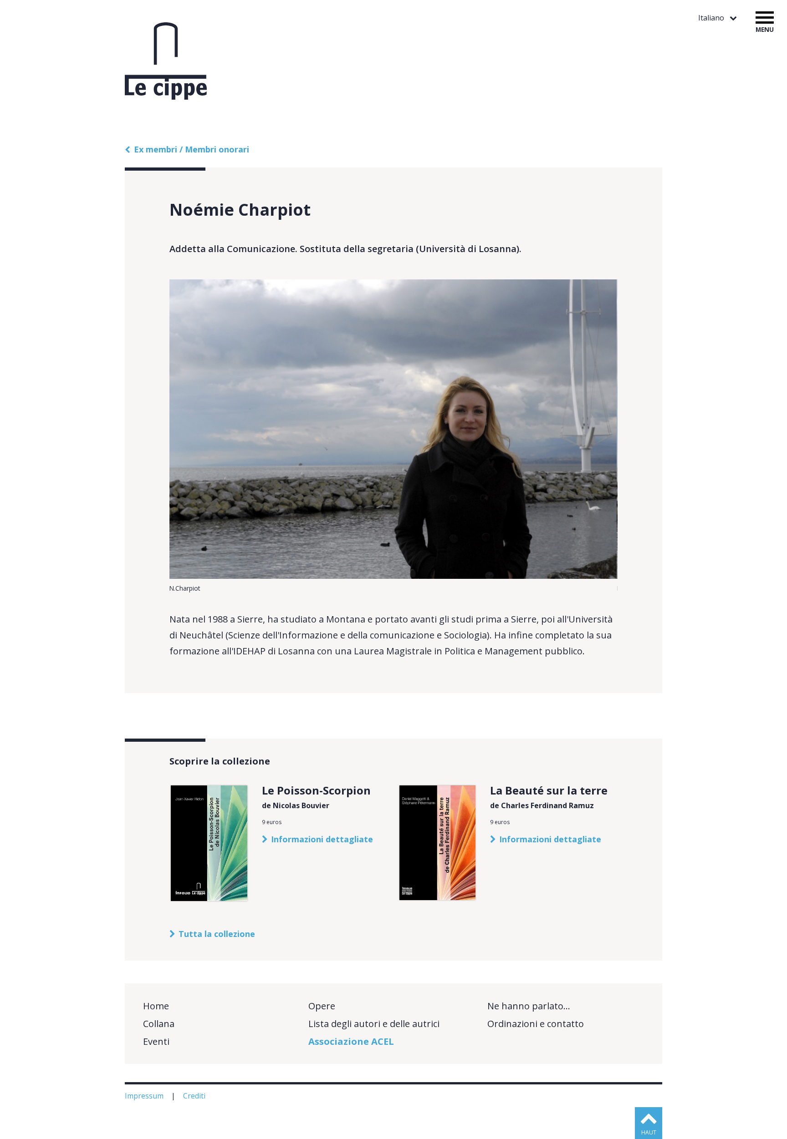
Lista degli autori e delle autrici (373, 1024)
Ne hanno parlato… (528, 1006)
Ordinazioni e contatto (535, 1024)
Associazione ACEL (351, 1041)
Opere (321, 1006)
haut (648, 1132)
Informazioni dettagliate (322, 839)
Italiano (712, 18)
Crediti (195, 1096)
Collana (158, 1024)
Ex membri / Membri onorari (191, 149)
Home (156, 1006)
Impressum (145, 1096)
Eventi (156, 1041)
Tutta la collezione (217, 934)
